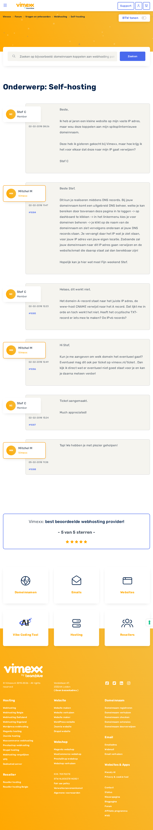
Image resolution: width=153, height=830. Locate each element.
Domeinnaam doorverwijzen (120, 726)
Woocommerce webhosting (18, 740)
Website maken (62, 708)
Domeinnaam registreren (118, 708)
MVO (107, 815)
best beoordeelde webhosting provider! (84, 521)
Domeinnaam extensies (117, 722)
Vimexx (7, 16)
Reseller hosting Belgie (15, 786)
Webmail (109, 749)
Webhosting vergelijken (16, 754)
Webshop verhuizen (65, 763)
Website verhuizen (64, 712)
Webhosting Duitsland (15, 717)
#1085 (32, 313)
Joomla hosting (11, 736)
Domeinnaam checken (117, 717)
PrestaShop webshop (66, 758)
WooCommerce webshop (67, 754)
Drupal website (62, 731)
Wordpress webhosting (15, 726)
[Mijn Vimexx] (138, 6)
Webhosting (60, 16)
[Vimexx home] (24, 5)
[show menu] (5, 5)
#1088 (32, 469)
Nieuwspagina (112, 797)
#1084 (32, 212)
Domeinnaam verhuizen (118, 712)
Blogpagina (111, 801)
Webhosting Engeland (15, 722)
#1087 (32, 425)
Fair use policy (62, 783)
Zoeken (132, 56)
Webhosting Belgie (13, 712)
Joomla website (62, 726)
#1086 (32, 369)
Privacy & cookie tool (116, 777)
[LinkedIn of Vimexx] (123, 683)
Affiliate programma (116, 811)
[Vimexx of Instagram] (130, 683)
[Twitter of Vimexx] (115, 683)
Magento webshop (64, 749)
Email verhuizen (113, 754)
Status (108, 792)
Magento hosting (12, 731)
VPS (5, 759)
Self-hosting (78, 16)
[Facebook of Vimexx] (108, 683)
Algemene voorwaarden (67, 792)
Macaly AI (110, 772)
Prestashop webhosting (16, 745)
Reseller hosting (12, 782)
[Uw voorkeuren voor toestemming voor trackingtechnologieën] (149, 622)
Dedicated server (12, 764)
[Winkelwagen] (146, 6)
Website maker (62, 717)
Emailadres (111, 744)
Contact (109, 787)
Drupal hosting (11, 750)
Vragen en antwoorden (38, 16)
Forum (18, 16)
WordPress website (64, 722)
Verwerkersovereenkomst (68, 788)
